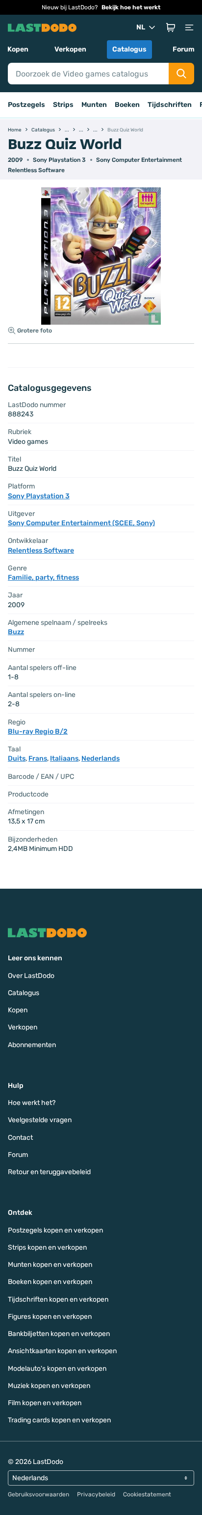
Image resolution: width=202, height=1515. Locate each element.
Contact (20, 1137)
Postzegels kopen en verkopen (55, 1230)
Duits (16, 758)
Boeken (127, 105)
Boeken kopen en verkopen (50, 1282)
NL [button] (140, 27)
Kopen (17, 49)
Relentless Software (36, 170)
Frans (37, 758)
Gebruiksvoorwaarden (38, 1494)
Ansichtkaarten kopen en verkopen (62, 1351)
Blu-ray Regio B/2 (38, 731)
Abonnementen (32, 1045)
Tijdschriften (170, 105)
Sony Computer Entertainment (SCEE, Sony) (81, 523)
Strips (63, 105)
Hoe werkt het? (31, 1103)
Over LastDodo (31, 976)
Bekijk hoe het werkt (130, 7)
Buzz (16, 632)
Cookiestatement (147, 1494)
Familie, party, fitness (43, 577)
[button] (170, 27)
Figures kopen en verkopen (50, 1316)
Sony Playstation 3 (59, 159)
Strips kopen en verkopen (47, 1247)
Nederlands (100, 758)
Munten (94, 105)
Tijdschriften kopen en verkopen (58, 1299)
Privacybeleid (96, 1494)
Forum (184, 49)
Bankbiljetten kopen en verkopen (59, 1334)
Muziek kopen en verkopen (49, 1386)
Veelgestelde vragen (40, 1120)
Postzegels (26, 105)
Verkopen (70, 49)
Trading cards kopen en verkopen (59, 1420)
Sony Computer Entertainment (139, 159)
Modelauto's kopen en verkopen (57, 1368)
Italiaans (64, 758)
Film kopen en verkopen (44, 1403)
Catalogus (129, 49)
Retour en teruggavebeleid (49, 1172)
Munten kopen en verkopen (50, 1264)
